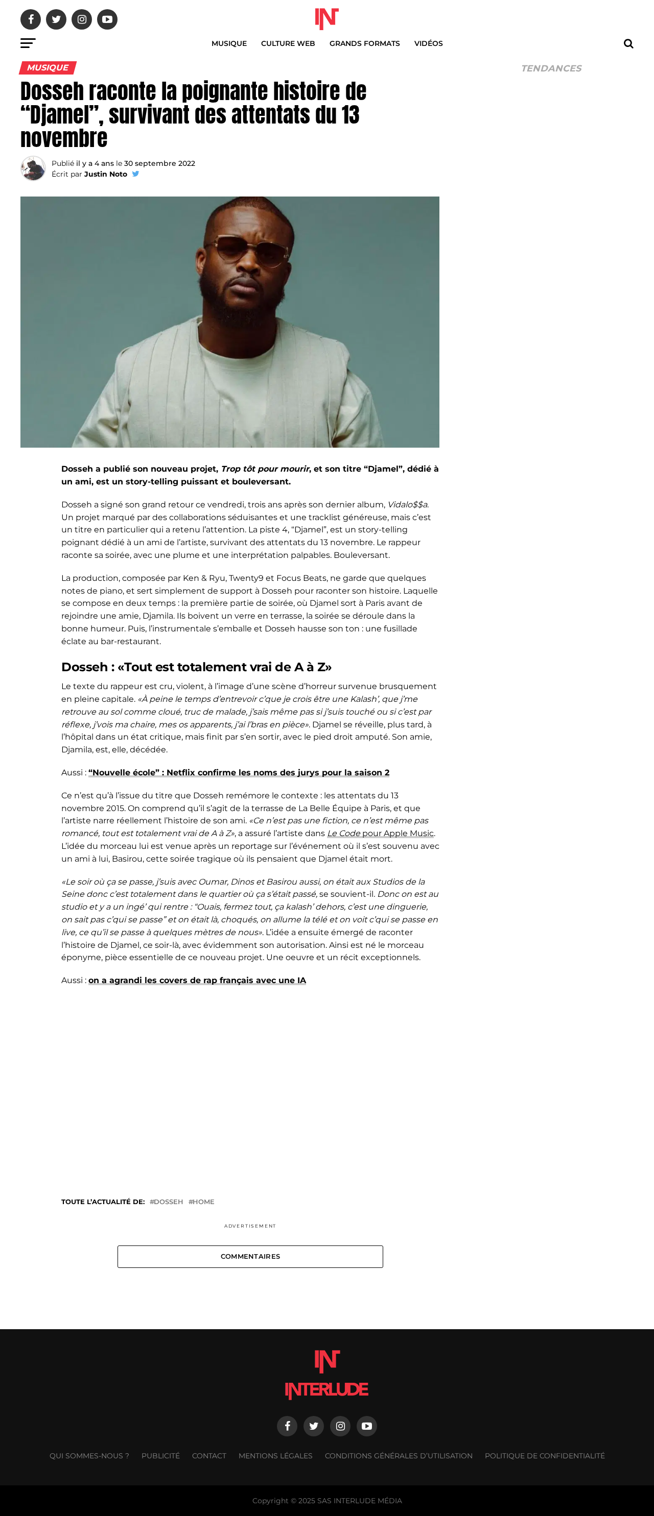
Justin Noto (105, 174)
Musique (229, 43)
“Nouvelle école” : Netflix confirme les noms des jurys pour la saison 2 (238, 772)
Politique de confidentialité (545, 1455)
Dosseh (168, 1202)
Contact (209, 1455)
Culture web (288, 43)
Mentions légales (276, 1455)
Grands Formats (365, 43)
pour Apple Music (380, 833)
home (204, 1202)
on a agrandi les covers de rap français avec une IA (197, 980)
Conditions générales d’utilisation (399, 1455)
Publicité (161, 1455)
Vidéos (428, 43)
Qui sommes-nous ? (89, 1455)
